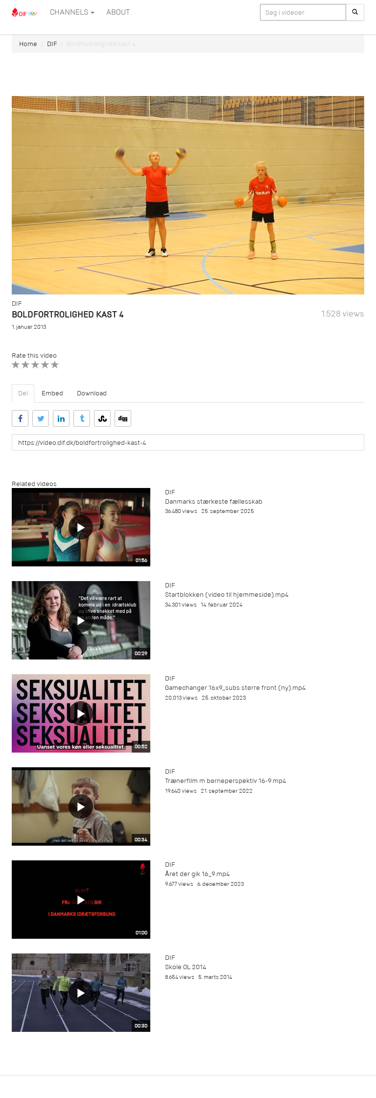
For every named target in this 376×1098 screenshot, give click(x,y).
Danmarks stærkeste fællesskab (213, 501)
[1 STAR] (16, 365)
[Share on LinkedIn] (61, 418)
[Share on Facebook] (20, 418)
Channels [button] (70, 12)
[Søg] (355, 12)
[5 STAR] (55, 365)
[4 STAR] (45, 365)
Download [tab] (92, 393)
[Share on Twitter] (40, 418)
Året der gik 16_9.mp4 (197, 873)
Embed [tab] (52, 393)
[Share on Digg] (123, 418)
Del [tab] (23, 393)
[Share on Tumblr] (81, 418)
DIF (52, 44)
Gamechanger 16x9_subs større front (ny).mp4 (235, 687)
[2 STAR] (26, 365)
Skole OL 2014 (185, 967)
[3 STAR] (35, 365)
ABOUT (118, 12)
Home (28, 44)
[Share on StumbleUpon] (102, 418)
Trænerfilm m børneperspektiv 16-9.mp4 (225, 780)
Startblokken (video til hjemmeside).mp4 (226, 594)
